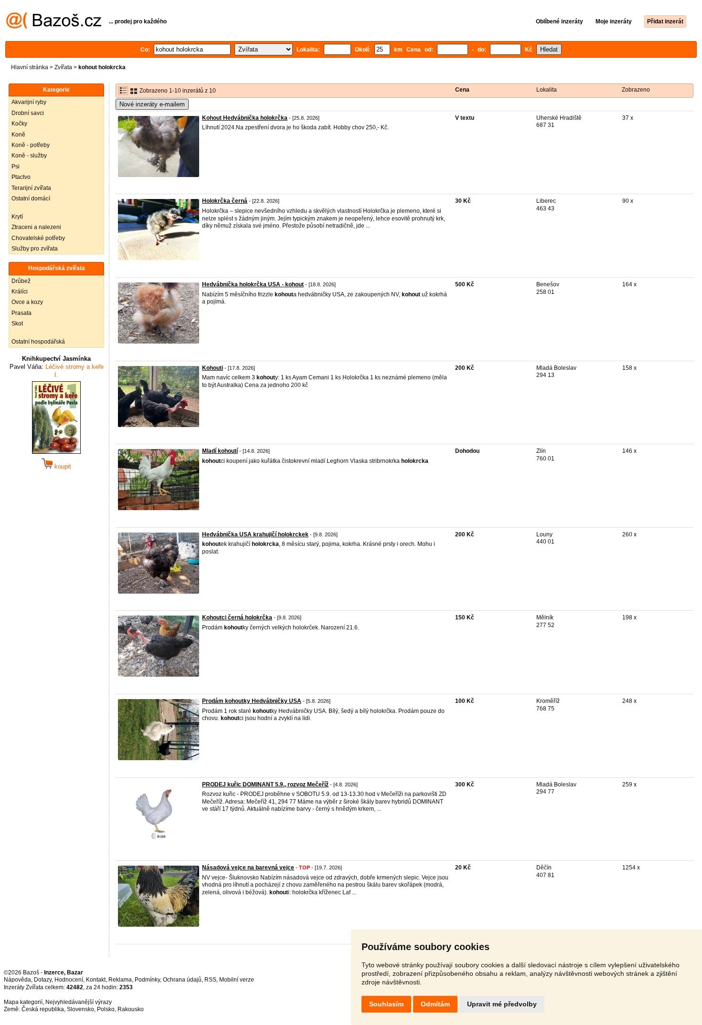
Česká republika (42, 1009)
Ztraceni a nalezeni (36, 227)
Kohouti (212, 368)
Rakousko (130, 1009)
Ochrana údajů (182, 979)
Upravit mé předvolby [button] (502, 1004)
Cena (462, 89)
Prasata (21, 313)
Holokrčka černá (224, 201)
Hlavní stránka (29, 67)
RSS (210, 979)
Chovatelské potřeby (38, 238)
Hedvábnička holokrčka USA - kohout (253, 284)
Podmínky (147, 979)
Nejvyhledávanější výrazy (78, 1002)
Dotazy (43, 979)
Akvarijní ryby (28, 102)
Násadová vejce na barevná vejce (248, 867)
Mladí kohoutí (220, 451)
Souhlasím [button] (386, 1004)
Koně (18, 134)
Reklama (120, 979)
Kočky (19, 123)
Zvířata (63, 67)
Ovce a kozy (27, 302)
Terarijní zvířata (31, 188)
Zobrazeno (636, 89)
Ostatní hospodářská (38, 341)
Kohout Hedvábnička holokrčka (244, 118)
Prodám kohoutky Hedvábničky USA (251, 701)
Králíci (19, 291)
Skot (17, 323)
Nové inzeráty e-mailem (152, 104)
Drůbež (21, 281)
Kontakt (96, 979)
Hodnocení (68, 979)
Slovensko (80, 1009)
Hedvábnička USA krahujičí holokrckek (255, 534)
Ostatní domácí (30, 198)
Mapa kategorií (23, 1002)
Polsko (106, 1009)
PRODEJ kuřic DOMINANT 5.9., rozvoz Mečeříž (265, 784)
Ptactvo (21, 177)
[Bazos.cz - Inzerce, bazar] (53, 26)
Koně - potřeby (30, 145)
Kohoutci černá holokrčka (237, 617)
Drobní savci (27, 113)
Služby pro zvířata (34, 248)
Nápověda (17, 979)
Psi (15, 166)
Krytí (17, 216)
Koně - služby (29, 155)
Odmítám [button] (435, 1004)
